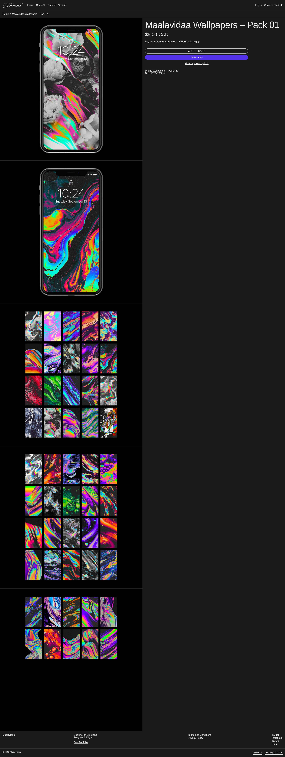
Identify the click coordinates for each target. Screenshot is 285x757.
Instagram (277, 738)
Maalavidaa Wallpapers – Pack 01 (30, 14)
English (256, 753)
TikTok (275, 741)
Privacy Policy (195, 737)
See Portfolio (81, 742)
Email (275, 744)
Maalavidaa (8, 734)
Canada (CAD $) (272, 753)
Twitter (275, 735)
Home (5, 14)
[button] (278, 5)
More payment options (197, 63)
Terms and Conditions (199, 734)
